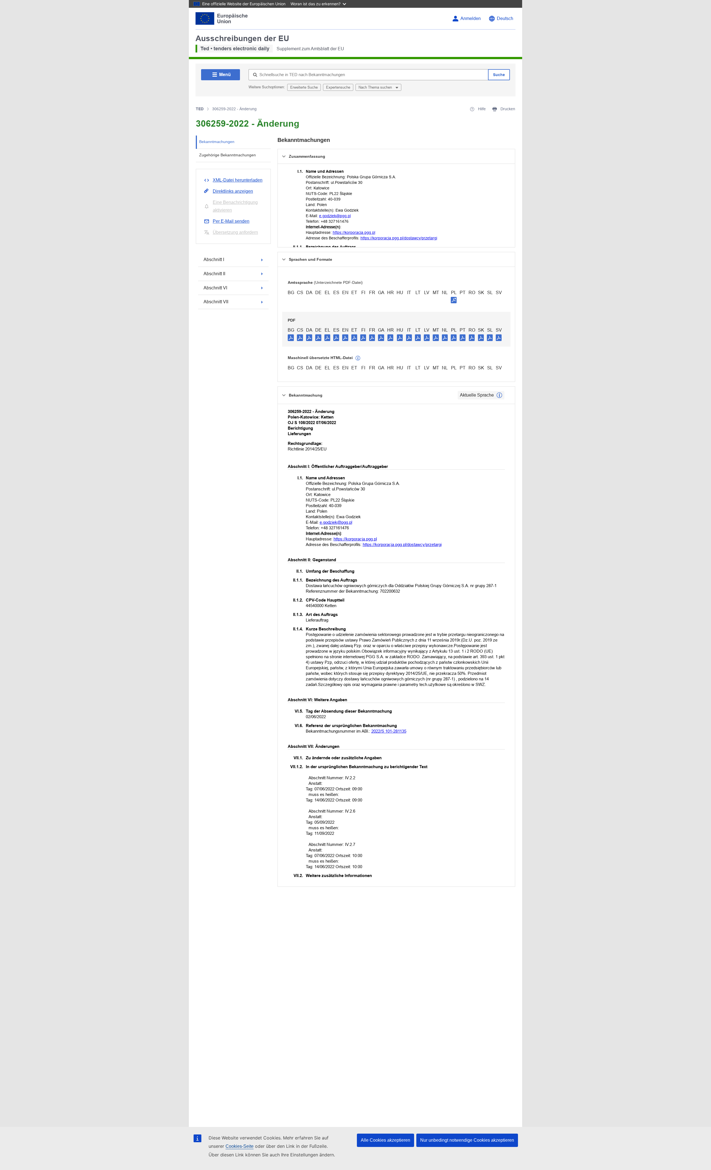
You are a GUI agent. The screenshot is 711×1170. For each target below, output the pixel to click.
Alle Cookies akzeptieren (385, 1140)
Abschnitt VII (216, 301)
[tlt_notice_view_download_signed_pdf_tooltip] (454, 300)
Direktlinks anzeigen (233, 191)
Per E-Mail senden (231, 221)
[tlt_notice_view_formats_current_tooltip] (499, 395)
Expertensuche (338, 87)
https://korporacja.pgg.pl (354, 232)
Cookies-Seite (240, 1146)
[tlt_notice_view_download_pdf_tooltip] (291, 337)
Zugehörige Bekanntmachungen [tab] (227, 155)
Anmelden (470, 18)
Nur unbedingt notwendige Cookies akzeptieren (467, 1140)
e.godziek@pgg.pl (335, 216)
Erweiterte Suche (304, 87)
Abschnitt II (214, 273)
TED (200, 109)
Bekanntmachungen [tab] (216, 141)
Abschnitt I (214, 259)
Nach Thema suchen (376, 87)
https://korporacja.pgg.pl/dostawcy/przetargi (398, 238)
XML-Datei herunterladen (237, 180)
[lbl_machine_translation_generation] (358, 358)
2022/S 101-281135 (388, 731)
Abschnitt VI (215, 287)
